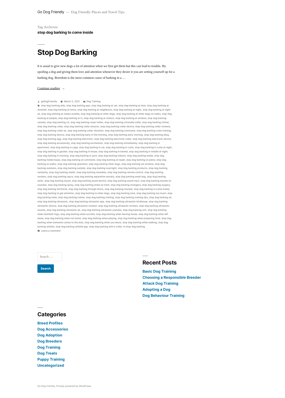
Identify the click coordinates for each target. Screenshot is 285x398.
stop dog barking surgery (156, 184)
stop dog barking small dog (130, 176)
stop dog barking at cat (104, 105)
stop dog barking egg (49, 139)
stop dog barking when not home (63, 218)
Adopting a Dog (156, 289)
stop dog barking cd (58, 122)
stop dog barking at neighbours (94, 109)
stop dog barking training (100, 197)
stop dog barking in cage (64, 147)
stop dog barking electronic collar (112, 139)
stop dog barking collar (50, 126)
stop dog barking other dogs (104, 164)
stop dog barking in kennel (113, 151)
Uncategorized (50, 365)
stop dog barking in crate (120, 147)
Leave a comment (51, 230)
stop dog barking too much (151, 193)
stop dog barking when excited (77, 214)
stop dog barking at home (62, 109)
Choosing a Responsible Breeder (171, 277)
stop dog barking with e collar (105, 226)
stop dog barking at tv (70, 118)
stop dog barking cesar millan (87, 122)
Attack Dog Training (160, 283)
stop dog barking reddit (62, 172)
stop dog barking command (120, 130)
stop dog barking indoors (112, 155)
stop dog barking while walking (139, 222)
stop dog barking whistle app (72, 226)
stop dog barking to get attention (55, 193)
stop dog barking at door (132, 105)
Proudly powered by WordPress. (73, 386)
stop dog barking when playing (99, 218)
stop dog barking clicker (155, 122)
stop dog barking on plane (140, 159)
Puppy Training (51, 359)
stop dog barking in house (83, 151)
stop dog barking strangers (126, 184)
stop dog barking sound (58, 180)
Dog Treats (47, 353)
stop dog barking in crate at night (153, 147)
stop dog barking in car (91, 147)
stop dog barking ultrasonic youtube (101, 210)
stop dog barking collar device (117, 126)
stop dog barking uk (160, 197)
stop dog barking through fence (85, 189)
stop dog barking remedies (91, 172)
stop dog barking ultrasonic (52, 201)
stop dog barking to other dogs (92, 193)
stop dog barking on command (78, 159)
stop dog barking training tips (131, 197)
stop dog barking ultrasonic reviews (118, 205)
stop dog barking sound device (89, 180)
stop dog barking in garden (52, 151)
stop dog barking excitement (87, 143)
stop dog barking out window (137, 164)
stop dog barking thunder (119, 189)
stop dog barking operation (72, 164)
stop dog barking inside (140, 155)
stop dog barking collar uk (51, 130)
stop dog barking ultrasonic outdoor (77, 205)
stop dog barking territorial (52, 189)
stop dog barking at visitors (99, 118)
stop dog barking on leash (110, 159)
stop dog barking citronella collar (122, 122)
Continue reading (51, 88)
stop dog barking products (132, 168)
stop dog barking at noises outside (60, 113)
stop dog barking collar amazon (81, 126)
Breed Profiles (50, 323)
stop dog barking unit (134, 210)
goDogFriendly (49, 101)
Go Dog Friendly (50, 12)
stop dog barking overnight (102, 168)
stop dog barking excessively (53, 143)
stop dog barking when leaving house (116, 214)
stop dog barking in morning (52, 155)
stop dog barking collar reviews (152, 126)
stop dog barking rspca (60, 176)
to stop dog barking (134, 226)
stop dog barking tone (123, 193)
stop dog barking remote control (125, 172)
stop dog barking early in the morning (86, 134)
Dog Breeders (49, 341)
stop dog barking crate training (154, 130)
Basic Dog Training (159, 271)
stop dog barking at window (130, 118)
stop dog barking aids (53, 105)
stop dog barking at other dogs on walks (138, 113)
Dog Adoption (49, 335)
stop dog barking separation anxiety (94, 176)
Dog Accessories (52, 329)
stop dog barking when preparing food (139, 218)
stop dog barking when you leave (103, 222)
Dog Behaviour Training (163, 295)
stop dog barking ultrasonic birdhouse (126, 201)
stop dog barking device (50, 134)
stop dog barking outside (71, 168)
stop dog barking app (78, 105)
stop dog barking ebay (156, 134)
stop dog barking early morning (125, 134)
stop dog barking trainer (71, 197)
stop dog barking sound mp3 (123, 180)
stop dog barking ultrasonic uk (63, 210)
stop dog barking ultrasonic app (86, 201)
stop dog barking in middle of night (148, 151)
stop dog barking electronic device (152, 139)
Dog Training (93, 101)
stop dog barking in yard (83, 155)
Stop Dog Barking (67, 52)
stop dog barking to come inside (151, 189)
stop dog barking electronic (77, 139)
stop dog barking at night (127, 109)
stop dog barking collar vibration (85, 130)
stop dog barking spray (60, 184)
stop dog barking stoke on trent (92, 184)
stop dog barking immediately (120, 143)
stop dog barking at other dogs (98, 113)
